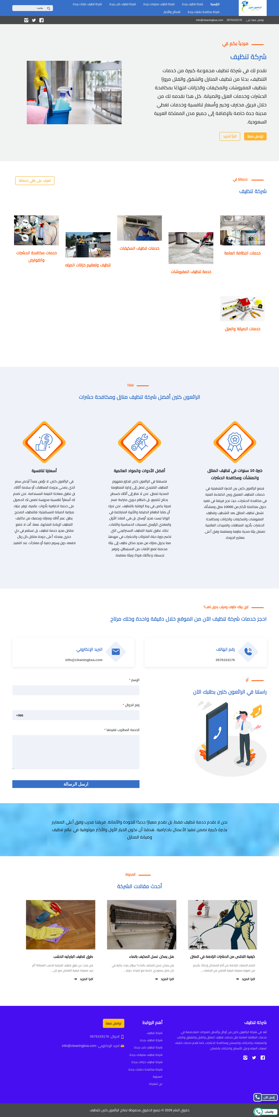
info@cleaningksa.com (83, 660)
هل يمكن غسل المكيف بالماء (151, 956)
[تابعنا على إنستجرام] (26, 20)
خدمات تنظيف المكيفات (139, 248)
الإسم (134, 680)
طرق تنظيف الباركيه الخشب (73, 956)
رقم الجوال (131, 705)
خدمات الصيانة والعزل (242, 329)
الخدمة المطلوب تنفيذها (122, 730)
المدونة (157, 1076)
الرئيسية (214, 4)
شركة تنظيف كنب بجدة (122, 4)
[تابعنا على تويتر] (34, 20)
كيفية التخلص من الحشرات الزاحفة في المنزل (222, 956)
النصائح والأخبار (172, 11)
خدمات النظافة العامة (242, 253)
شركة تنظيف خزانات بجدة (87, 4)
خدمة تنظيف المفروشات (191, 271)
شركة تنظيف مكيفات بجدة (159, 4)
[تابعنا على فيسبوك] (41, 20)
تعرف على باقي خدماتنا (35, 181)
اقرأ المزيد (229, 136)
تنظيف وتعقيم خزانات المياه (88, 265)
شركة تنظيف (154, 1033)
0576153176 (225, 660)
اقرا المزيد (248, 979)
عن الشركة (155, 1083)
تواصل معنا (255, 136)
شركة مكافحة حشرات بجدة (203, 11)
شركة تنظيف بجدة (192, 4)
